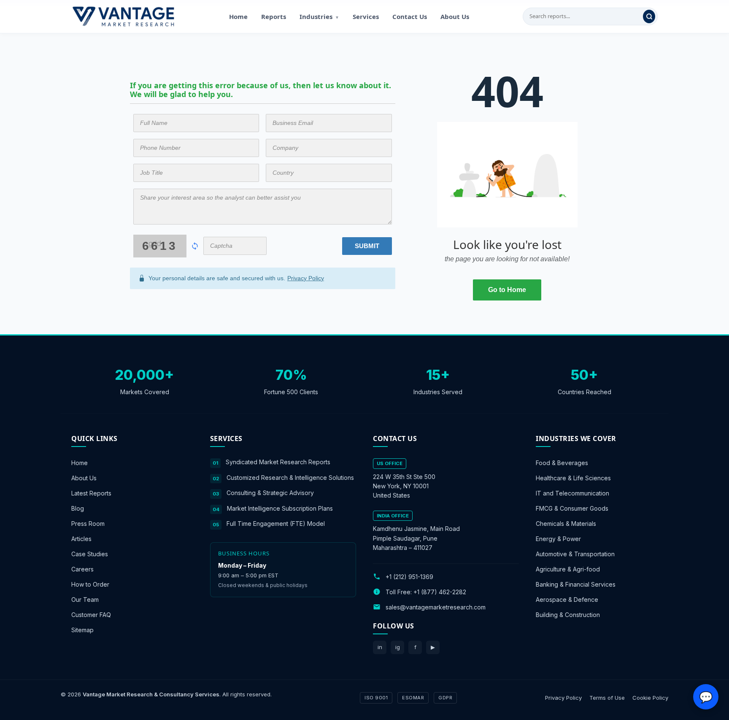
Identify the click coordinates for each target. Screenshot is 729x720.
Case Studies (89, 554)
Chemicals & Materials (566, 523)
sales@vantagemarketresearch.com (436, 606)
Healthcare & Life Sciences (573, 478)
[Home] (123, 16)
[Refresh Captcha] (195, 246)
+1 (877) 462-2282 (439, 591)
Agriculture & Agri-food (568, 569)
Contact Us (409, 16)
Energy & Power (558, 538)
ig (397, 647)
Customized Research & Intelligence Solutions (290, 477)
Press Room (88, 523)
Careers (82, 569)
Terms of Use (607, 697)
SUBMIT (367, 245)
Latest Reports (91, 493)
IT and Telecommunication (572, 493)
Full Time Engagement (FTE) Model (276, 523)
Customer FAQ (91, 614)
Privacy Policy (305, 278)
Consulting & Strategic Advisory (270, 492)
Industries (319, 16)
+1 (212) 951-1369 (409, 576)
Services (366, 16)
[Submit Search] (649, 16)
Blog (77, 508)
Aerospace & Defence (567, 599)
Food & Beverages (562, 462)
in (380, 647)
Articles (81, 538)
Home (238, 16)
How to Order (90, 584)
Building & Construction (568, 614)
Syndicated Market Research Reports (278, 462)
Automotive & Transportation (575, 554)
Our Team (85, 599)
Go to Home (507, 289)
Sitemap (82, 629)
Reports (273, 16)
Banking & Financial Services (576, 584)
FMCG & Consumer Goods (572, 508)
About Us (454, 16)
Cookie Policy (650, 697)
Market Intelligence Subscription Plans (280, 508)
